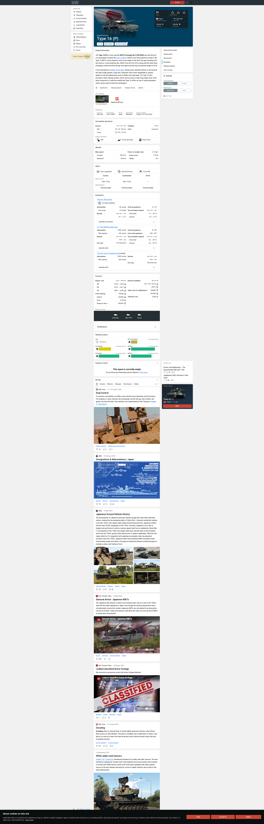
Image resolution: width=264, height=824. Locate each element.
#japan (123, 501)
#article (98, 501)
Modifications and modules (116, 446)
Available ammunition (106, 222)
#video (98, 655)
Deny (198, 817)
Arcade (184, 83)
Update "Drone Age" (117, 70)
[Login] (191, 3)
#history (105, 501)
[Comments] (105, 658)
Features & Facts (130, 88)
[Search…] (187, 3)
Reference (170, 90)
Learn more (29, 820)
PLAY (177, 3)
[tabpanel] (126, 235)
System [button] (87, 809)
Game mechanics (101, 446)
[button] (74, 809)
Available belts (103, 248)
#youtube (105, 655)
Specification (104, 88)
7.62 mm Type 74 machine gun (108, 253)
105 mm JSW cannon (104, 199)
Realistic (170, 83)
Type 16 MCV (121, 58)
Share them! (144, 372)
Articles (140, 88)
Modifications (102, 327)
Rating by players (116, 88)
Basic (184, 90)
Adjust (248, 817)
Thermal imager (105, 188)
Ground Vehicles (101, 586)
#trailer (105, 714)
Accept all (222, 817)
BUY (177, 406)
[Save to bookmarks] (109, 658)
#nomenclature (114, 501)
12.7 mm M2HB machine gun (107, 227)
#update (98, 714)
